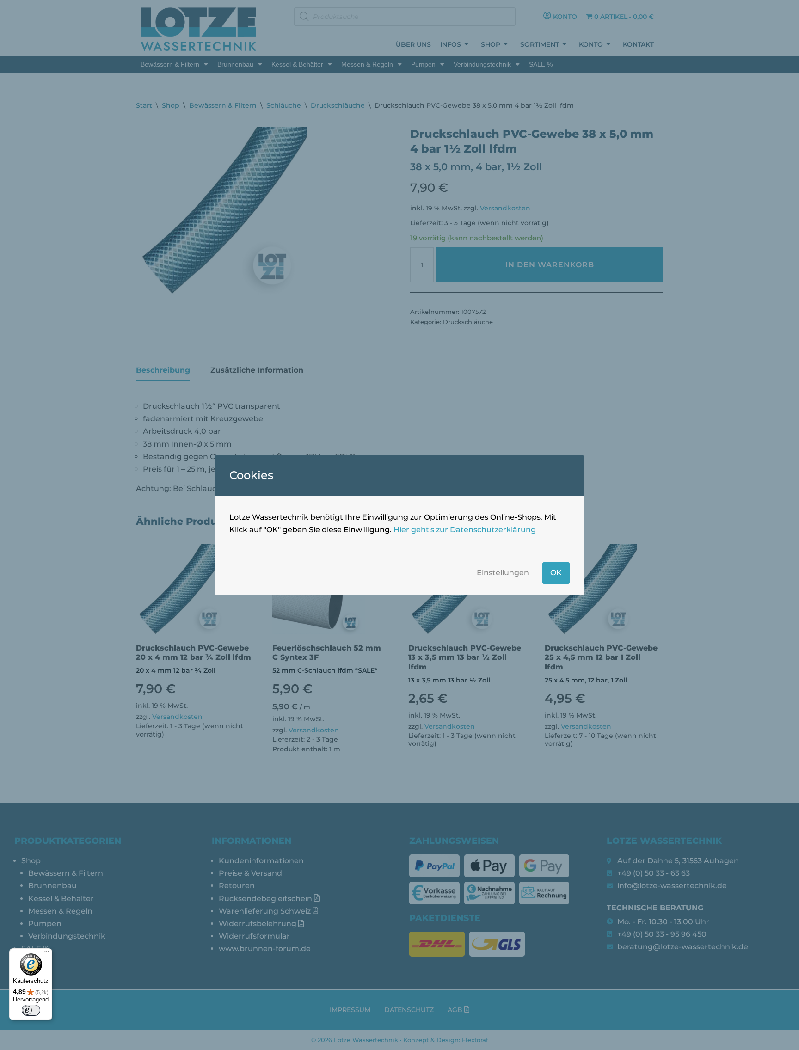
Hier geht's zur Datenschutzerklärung (464, 529)
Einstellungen (503, 572)
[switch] (31, 1010)
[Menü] (46, 953)
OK (556, 572)
